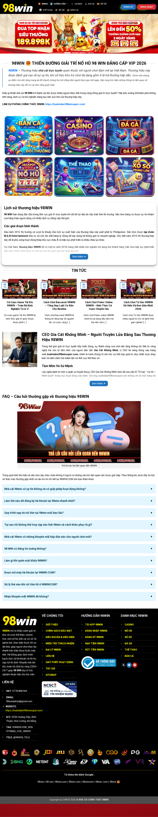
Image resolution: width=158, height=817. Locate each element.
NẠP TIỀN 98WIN (94, 656)
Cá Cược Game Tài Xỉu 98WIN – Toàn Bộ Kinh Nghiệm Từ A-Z (20, 319)
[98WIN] (17, 7)
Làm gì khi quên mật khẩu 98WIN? (25, 573)
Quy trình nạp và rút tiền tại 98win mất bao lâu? (34, 526)
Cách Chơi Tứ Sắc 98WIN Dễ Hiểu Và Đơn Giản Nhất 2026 (138, 319)
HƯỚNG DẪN (60, 4)
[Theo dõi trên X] (123, 678)
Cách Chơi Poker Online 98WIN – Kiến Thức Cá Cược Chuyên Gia (99, 319)
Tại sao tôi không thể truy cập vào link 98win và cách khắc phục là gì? (48, 538)
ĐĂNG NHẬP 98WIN (96, 644)
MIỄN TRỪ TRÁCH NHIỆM (60, 656)
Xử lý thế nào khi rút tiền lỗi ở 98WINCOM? (30, 597)
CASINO (78, 4)
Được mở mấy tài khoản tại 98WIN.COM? (29, 585)
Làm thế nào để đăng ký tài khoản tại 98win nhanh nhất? (39, 514)
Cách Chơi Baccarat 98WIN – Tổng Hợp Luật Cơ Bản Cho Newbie (59, 319)
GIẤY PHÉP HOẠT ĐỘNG (59, 675)
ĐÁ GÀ (91, 4)
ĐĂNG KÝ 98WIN (94, 650)
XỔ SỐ (61, 10)
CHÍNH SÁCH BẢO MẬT (59, 644)
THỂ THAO (48, 10)
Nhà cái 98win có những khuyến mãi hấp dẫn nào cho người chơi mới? (48, 549)
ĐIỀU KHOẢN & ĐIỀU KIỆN (60, 650)
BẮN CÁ (74, 10)
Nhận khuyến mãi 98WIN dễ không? (26, 609)
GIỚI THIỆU (52, 637)
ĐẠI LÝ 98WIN (53, 662)
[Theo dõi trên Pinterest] (134, 678)
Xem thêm (77, 269)
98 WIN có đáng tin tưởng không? (25, 561)
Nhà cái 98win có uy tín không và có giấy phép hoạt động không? (45, 502)
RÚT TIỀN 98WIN (94, 662)
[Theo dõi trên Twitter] (129, 678)
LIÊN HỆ (50, 669)
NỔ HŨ (103, 4)
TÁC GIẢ (50, 681)
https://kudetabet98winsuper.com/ (65, 117)
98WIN (45, 4)
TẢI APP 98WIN (94, 637)
